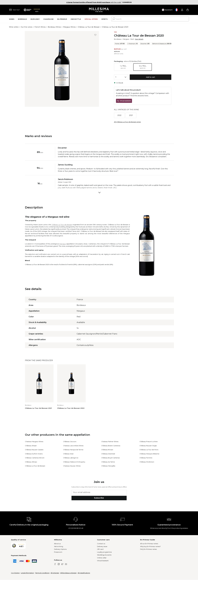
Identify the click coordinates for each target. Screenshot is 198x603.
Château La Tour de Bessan (89, 27)
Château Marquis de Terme (73, 450)
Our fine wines (26, 27)
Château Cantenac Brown (34, 458)
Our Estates (15, 573)
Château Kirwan (107, 450)
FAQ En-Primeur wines (148, 549)
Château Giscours (69, 441)
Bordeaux (117, 39)
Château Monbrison (146, 462)
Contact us (101, 543)
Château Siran (68, 454)
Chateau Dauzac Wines (72, 466)
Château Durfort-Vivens (34, 454)
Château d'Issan (31, 446)
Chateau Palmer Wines (109, 441)
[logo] (99, 9)
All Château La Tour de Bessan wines (127, 122)
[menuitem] (11, 19)
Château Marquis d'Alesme (149, 454)
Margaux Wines (69, 27)
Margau (62, 244)
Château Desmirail (108, 454)
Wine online (14, 27)
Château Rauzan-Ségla (148, 446)
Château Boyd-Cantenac (110, 458)
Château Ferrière (145, 458)
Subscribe (99, 498)
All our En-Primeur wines (149, 543)
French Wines (40, 27)
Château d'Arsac (31, 462)
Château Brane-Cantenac (110, 446)
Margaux (126, 39)
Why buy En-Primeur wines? (150, 546)
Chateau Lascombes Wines (73, 446)
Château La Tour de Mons (148, 450)
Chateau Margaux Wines (34, 441)
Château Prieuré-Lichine (148, 441)
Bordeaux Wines (54, 27)
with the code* (93, 2)
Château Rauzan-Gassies (34, 450)
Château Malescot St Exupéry (74, 462)
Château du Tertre (108, 462)
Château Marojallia (108, 466)
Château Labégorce (70, 458)
